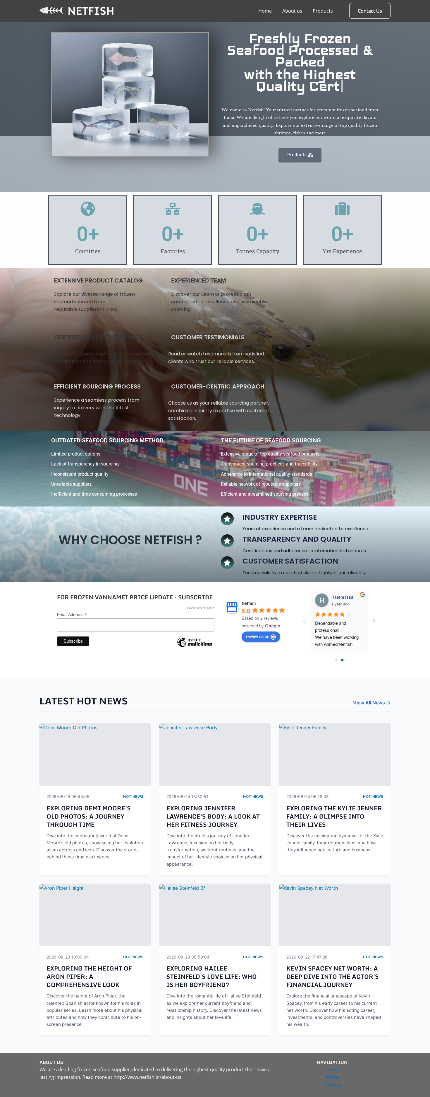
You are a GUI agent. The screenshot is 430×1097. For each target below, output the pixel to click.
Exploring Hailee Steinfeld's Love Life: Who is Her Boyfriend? (211, 976)
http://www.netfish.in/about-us (147, 1077)
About (332, 1077)
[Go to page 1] (342, 660)
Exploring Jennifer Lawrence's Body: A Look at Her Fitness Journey (213, 816)
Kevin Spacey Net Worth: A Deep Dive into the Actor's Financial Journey (332, 976)
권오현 (337, 597)
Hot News (133, 796)
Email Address (72, 614)
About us (292, 11)
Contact (332, 1085)
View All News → (372, 703)
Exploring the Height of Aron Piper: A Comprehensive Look (89, 976)
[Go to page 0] (336, 660)
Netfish (91, 10)
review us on (257, 636)
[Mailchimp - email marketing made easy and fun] (194, 646)
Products (323, 11)
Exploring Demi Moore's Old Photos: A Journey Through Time (89, 816)
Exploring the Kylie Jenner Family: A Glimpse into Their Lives (334, 816)
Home (265, 11)
